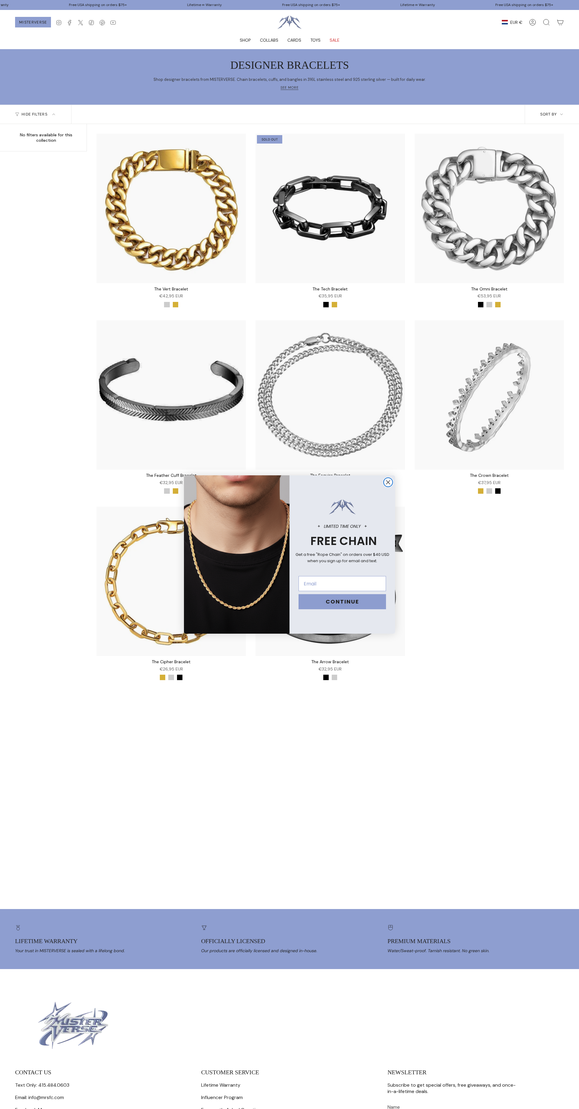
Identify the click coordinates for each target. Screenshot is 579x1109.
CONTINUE (342, 601)
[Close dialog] (388, 482)
